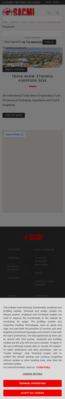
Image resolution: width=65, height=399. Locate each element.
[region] (32, 348)
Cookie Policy (43, 367)
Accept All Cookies (32, 393)
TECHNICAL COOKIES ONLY (32, 383)
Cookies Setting (32, 374)
